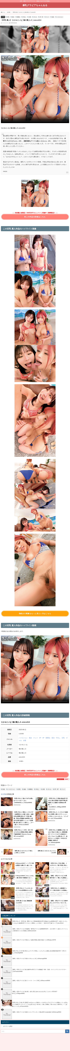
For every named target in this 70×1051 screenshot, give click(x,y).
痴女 (13, 17)
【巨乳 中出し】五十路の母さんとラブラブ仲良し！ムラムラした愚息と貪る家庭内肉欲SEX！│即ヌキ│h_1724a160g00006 (39, 951)
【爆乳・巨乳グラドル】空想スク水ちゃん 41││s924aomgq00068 (29, 958)
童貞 (53, 17)
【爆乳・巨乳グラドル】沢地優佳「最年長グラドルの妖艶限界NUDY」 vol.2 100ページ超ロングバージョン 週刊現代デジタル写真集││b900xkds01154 (40, 929)
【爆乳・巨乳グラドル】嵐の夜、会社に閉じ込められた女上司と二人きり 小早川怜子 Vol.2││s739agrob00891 (34, 992)
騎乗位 (18, 17)
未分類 (2, 16)
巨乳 (8, 17)
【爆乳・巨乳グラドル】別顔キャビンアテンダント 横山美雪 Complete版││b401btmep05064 (36, 1012)
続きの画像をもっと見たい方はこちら (35, 613)
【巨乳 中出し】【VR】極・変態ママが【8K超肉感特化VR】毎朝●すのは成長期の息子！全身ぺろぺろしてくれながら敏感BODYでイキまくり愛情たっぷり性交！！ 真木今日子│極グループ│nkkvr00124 (39, 922)
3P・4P (41, 17)
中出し (24, 17)
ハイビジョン (60, 17)
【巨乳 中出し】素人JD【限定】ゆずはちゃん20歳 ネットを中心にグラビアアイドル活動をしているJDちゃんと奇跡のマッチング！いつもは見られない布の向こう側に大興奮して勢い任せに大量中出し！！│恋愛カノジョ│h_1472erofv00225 (40, 1004)
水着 (30, 17)
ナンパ (47, 17)
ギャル (35, 17)
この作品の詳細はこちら (36, 217)
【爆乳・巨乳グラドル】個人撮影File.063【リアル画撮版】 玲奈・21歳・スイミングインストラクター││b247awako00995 (39, 970)
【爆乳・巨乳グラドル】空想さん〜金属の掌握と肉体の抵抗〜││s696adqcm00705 (34, 940)
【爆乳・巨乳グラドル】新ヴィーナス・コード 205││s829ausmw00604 (31, 980)
